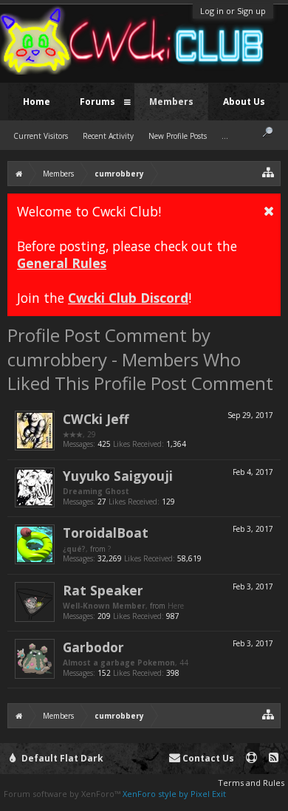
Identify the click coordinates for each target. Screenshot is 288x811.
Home (36, 101)
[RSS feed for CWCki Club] (273, 758)
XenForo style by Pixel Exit (174, 793)
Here (176, 605)
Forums (97, 101)
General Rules (61, 263)
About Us (244, 101)
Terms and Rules (251, 782)
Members (171, 101)
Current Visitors (40, 136)
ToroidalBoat (105, 532)
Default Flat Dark (61, 758)
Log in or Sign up (233, 10)
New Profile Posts (177, 136)
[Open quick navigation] (268, 172)
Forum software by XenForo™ (63, 793)
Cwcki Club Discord (128, 298)
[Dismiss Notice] (269, 210)
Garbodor (93, 647)
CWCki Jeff (95, 419)
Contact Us (207, 758)
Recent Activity (108, 136)
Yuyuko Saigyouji (118, 476)
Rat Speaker (103, 590)
